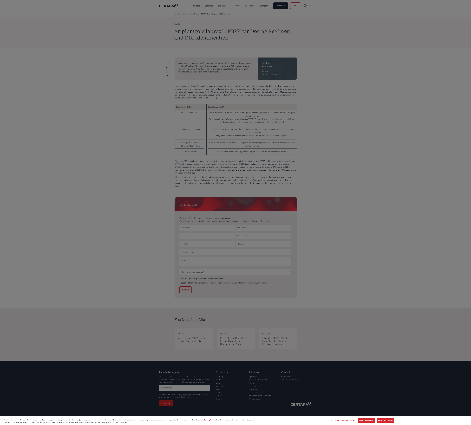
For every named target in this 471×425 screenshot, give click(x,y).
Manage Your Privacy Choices (343, 420)
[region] (235, 420)
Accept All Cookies (385, 420)
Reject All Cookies (366, 420)
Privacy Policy (209, 420)
